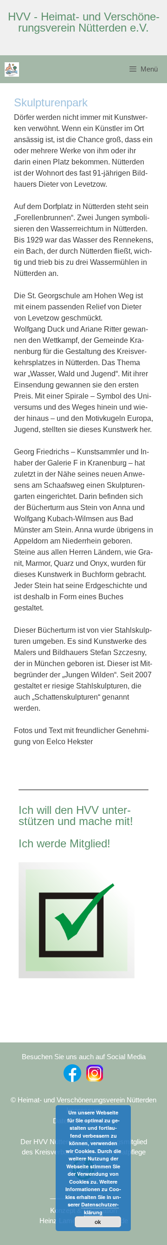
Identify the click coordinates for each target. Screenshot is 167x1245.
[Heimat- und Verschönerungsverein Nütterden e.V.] (12, 69)
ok (98, 1222)
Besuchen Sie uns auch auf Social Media (84, 1057)
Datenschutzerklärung (100, 1208)
